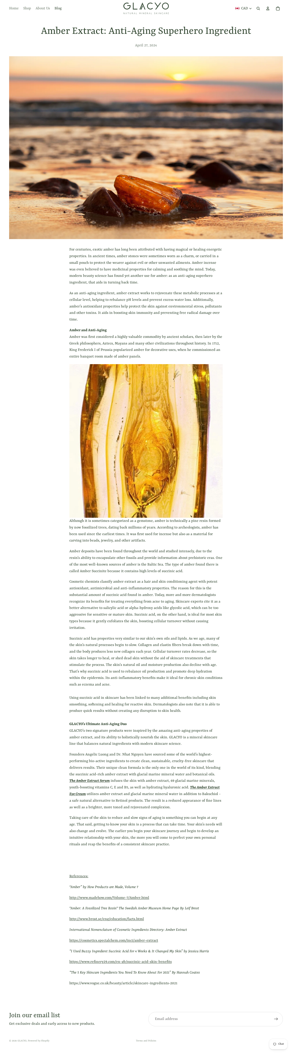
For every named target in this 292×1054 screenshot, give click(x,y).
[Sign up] (276, 1019)
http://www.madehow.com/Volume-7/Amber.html (109, 898)
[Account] (268, 8)
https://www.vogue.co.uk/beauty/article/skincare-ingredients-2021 (123, 983)
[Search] (258, 8)
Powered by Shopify (38, 1040)
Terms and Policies (146, 1040)
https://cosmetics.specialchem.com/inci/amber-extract (113, 941)
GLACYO (22, 1040)
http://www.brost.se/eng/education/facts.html (106, 919)
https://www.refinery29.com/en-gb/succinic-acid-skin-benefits (120, 962)
